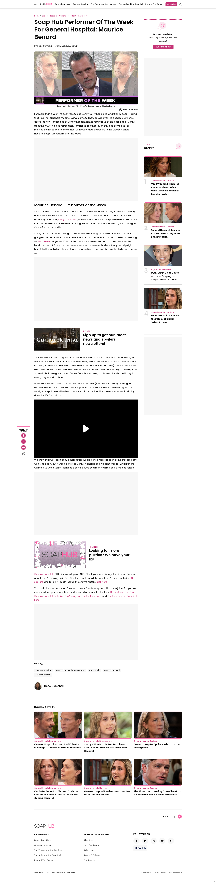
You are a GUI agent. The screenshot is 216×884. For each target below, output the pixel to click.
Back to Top (169, 816)
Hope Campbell (45, 45)
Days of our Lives (62, 4)
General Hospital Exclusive (48, 596)
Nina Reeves (45, 241)
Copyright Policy (175, 872)
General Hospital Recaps (145, 788)
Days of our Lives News (160, 269)
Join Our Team (91, 845)
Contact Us (90, 860)
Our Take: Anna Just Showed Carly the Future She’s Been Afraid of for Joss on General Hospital (56, 795)
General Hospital (80, 4)
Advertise (89, 850)
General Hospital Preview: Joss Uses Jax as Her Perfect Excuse (165, 319)
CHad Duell (94, 670)
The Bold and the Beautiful (131, 4)
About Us (88, 840)
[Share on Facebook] (23, 435)
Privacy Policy (146, 872)
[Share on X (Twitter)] (23, 441)
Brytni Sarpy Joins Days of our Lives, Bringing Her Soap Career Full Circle (165, 276)
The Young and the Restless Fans (82, 596)
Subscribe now (163, 46)
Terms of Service (160, 872)
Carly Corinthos (67, 219)
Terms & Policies (92, 855)
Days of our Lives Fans (122, 592)
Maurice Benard (43, 675)
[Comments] (23, 453)
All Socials (140, 848)
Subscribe (171, 4)
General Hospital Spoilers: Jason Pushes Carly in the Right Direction (165, 233)
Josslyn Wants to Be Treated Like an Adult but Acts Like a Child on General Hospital (106, 748)
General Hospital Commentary (70, 670)
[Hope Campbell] (39, 686)
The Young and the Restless (103, 4)
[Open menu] (35, 4)
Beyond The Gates (153, 4)
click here (101, 581)
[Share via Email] (23, 447)
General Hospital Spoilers (162, 180)
